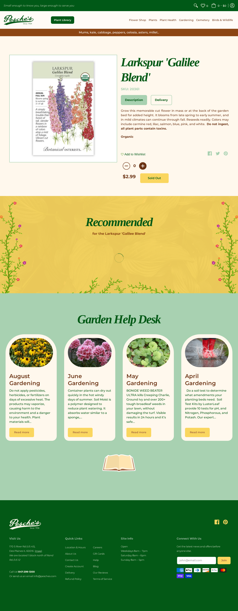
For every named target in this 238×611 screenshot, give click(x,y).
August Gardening (24, 380)
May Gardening (141, 380)
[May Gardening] (148, 353)
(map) (38, 550)
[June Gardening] (90, 353)
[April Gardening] (207, 353)
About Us (70, 553)
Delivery (70, 572)
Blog (96, 566)
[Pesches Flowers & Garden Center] (18, 20)
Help (96, 559)
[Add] (143, 166)
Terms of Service (102, 578)
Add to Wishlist (134, 154)
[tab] (134, 100)
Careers (97, 547)
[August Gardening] (31, 353)
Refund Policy (73, 578)
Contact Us (71, 559)
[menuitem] (195, 5)
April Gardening (200, 380)
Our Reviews (100, 572)
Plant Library (62, 20)
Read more (21, 432)
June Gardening (83, 380)
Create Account (74, 566)
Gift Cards (98, 553)
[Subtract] (126, 166)
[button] (218, 5)
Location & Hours (75, 547)
